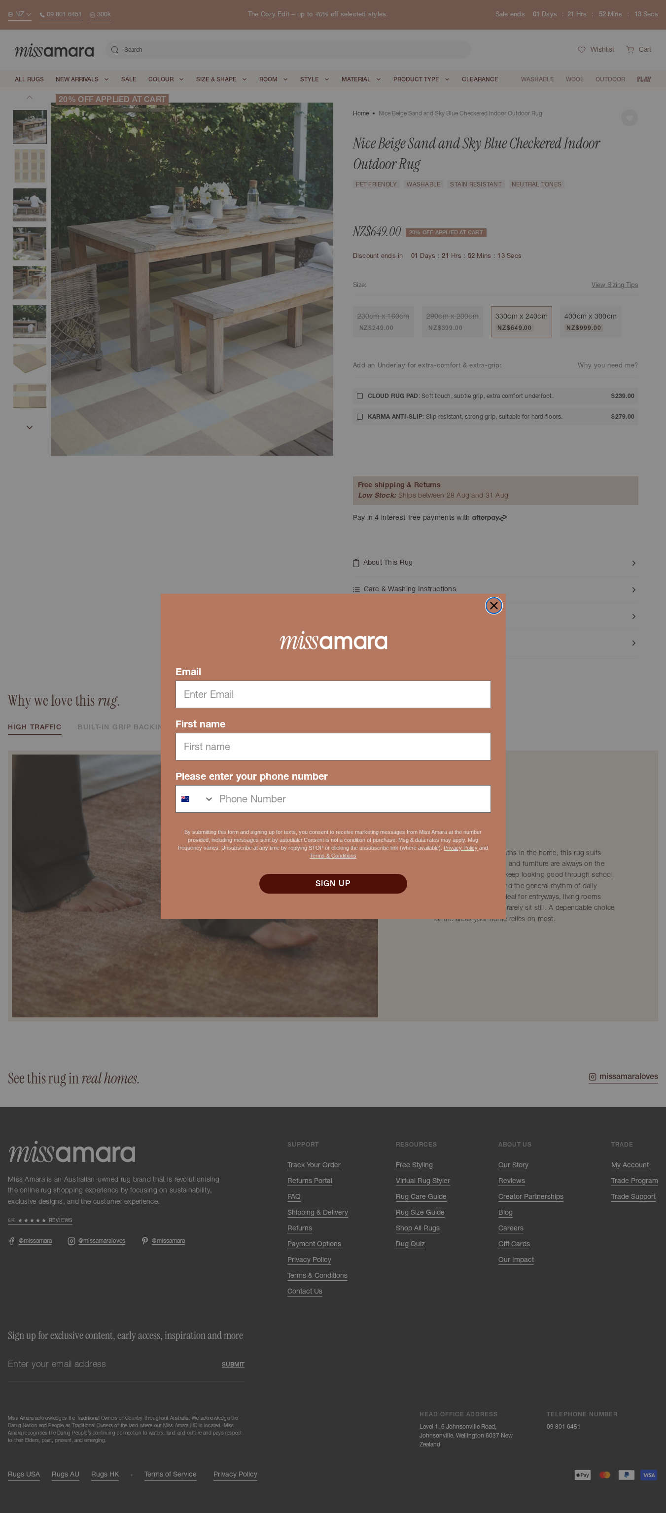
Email (188, 672)
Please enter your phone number (251, 776)
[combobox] (195, 799)
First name (200, 724)
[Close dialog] (494, 605)
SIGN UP (333, 884)
